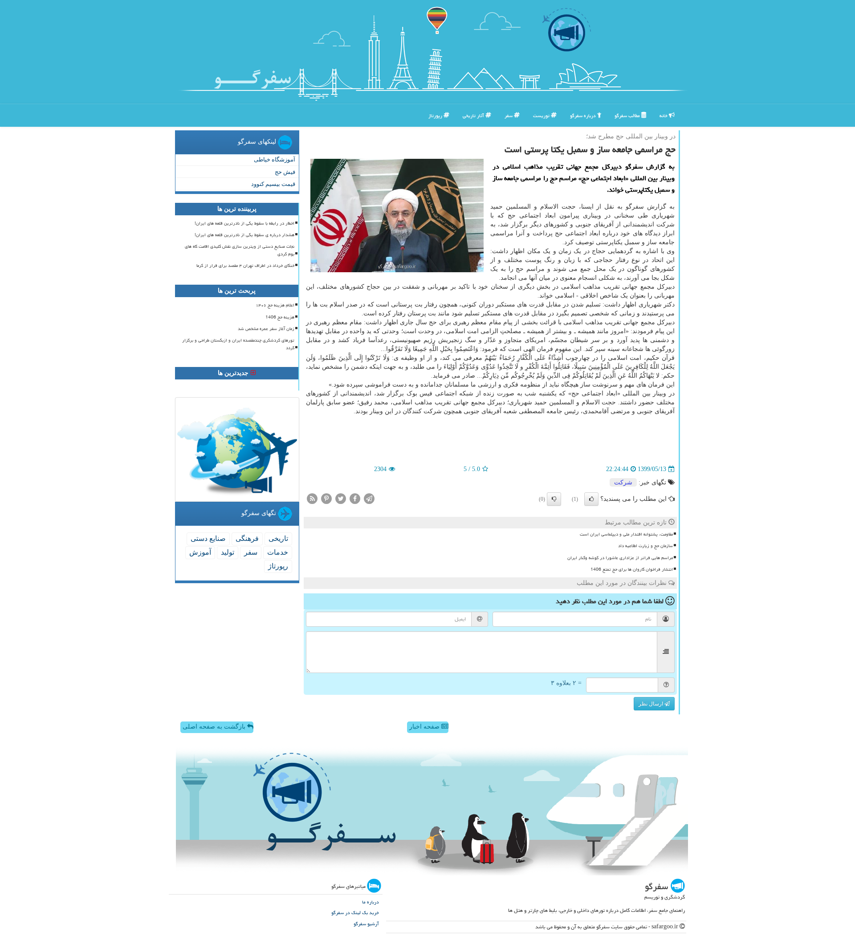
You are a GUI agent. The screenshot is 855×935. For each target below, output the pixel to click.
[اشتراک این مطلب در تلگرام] (369, 498)
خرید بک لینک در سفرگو (355, 912)
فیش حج (285, 172)
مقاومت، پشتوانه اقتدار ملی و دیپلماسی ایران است (626, 534)
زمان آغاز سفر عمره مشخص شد (266, 328)
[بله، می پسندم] (591, 499)
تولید (227, 552)
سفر (509, 115)
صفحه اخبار (425, 726)
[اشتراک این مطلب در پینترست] (326, 498)
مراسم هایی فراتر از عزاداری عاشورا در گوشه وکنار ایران (620, 557)
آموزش (200, 552)
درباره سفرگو (583, 115)
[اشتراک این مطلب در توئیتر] (340, 498)
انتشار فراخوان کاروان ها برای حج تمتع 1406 (631, 569)
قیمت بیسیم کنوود (273, 184)
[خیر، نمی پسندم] (554, 499)
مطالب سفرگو (628, 115)
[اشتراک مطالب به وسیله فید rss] (312, 498)
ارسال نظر (651, 704)
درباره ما (370, 902)
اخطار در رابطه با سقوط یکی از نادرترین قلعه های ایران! (244, 223)
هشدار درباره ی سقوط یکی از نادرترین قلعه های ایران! (244, 234)
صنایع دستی (208, 538)
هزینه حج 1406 (279, 317)
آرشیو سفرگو (366, 923)
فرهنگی (247, 538)
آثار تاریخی (474, 115)
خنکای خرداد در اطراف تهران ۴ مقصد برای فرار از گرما (245, 265)
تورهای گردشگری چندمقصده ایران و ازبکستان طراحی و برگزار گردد (238, 344)
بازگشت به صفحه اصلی (215, 726)
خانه (664, 115)
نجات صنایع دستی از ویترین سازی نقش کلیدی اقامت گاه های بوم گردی (239, 250)
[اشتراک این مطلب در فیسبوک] (355, 498)
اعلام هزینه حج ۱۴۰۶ (275, 305)
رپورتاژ (436, 115)
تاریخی (278, 538)
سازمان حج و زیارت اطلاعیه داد (645, 545)
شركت (623, 482)
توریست (542, 115)
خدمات (277, 552)
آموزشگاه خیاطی (274, 159)
